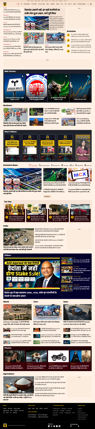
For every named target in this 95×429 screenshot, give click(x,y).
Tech (65, 4)
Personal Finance (81, 4)
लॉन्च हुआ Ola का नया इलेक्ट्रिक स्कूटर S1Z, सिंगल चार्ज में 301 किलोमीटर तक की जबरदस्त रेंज (81, 336)
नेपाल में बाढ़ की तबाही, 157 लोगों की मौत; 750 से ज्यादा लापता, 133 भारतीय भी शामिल (21, 336)
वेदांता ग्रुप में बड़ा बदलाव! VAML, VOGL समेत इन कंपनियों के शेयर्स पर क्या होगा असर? (30, 294)
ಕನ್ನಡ (35, 1)
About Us (80, 411)
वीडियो (41, 409)
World (57, 4)
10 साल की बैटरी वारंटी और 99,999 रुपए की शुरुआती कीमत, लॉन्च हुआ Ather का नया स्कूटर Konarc (81, 329)
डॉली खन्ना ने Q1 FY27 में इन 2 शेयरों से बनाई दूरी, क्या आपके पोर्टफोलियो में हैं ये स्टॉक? (81, 41)
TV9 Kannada (55, 411)
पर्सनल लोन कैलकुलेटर (42, 415)
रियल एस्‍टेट (21, 411)
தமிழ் (56, 1)
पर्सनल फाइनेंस (17, 409)
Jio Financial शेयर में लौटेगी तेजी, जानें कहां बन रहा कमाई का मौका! (81, 288)
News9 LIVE (55, 415)
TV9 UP (73, 413)
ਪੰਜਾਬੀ (53, 1)
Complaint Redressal (82, 417)
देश (4, 413)
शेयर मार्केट (10, 409)
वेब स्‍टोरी (46, 409)
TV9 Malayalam (68, 413)
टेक (10, 413)
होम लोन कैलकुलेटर (32, 415)
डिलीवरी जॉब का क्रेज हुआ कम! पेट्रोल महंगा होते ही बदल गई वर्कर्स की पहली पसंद (34, 49)
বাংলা (50, 1)
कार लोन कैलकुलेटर (32, 417)
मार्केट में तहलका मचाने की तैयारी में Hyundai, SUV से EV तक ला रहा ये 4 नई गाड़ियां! (76, 323)
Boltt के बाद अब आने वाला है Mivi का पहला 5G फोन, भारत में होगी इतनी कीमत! (51, 342)
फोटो (37, 409)
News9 (32, 1)
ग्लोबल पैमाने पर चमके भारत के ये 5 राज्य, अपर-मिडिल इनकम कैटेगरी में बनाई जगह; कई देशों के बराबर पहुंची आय (80, 52)
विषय (33, 409)
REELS (48, 4)
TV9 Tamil (61, 413)
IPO (21, 4)
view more (46, 196)
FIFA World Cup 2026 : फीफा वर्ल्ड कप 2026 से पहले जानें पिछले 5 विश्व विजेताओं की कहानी (36, 367)
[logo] (4, 4)
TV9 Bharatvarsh (56, 409)
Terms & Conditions (82, 419)
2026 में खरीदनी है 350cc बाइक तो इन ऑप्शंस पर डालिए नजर (58, 367)
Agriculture (8, 374)
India (5, 226)
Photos (70, 4)
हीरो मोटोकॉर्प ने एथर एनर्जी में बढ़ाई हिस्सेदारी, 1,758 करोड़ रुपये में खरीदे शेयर (81, 342)
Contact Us (80, 409)
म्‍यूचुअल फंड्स (6, 411)
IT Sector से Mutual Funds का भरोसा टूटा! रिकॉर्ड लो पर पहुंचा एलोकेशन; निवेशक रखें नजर (81, 46)
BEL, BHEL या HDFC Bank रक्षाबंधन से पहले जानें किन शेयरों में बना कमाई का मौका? (81, 271)
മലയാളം (61, 1)
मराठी (43, 1)
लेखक (29, 409)
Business (52, 4)
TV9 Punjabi (55, 413)
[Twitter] (51, 426)
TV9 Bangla (62, 411)
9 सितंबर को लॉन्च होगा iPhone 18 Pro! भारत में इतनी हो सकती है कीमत (50, 329)
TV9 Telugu (70, 409)
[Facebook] (49, 426)
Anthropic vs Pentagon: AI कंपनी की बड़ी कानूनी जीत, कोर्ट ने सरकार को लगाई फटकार (16, 323)
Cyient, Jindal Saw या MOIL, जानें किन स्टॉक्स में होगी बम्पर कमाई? (81, 279)
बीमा (11, 411)
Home (18, 4)
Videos (74, 4)
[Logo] (5, 427)
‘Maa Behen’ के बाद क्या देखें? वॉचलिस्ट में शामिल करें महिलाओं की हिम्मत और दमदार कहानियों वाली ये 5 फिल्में (14, 367)
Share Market (27, 4)
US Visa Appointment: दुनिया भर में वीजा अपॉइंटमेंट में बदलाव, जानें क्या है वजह (21, 342)
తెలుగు (39, 1)
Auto (62, 4)
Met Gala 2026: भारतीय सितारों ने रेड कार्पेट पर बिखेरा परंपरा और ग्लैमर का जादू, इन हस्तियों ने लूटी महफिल (80, 367)
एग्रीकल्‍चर (15, 413)
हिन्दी (28, 1)
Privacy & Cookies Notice (83, 415)
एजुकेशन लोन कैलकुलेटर (43, 417)
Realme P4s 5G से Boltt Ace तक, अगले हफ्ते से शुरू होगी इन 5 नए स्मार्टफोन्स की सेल (51, 336)
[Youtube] (54, 426)
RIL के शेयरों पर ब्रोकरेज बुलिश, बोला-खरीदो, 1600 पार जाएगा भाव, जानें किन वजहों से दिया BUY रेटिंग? (80, 36)
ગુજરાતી (46, 1)
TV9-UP (65, 1)
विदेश (7, 413)
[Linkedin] (59, 426)
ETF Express (34, 4)
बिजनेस (4, 409)
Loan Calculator (32, 412)
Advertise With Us (81, 413)
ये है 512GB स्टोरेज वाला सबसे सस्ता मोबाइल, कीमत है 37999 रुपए (54, 49)
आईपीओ (16, 411)
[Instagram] (57, 426)
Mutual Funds (41, 4)
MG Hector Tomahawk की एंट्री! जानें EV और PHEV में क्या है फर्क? (81, 261)
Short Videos (10, 132)
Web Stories (10, 71)
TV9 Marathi (63, 409)
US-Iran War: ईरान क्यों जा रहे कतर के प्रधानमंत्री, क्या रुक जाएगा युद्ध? (20, 329)
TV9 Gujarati (68, 411)
